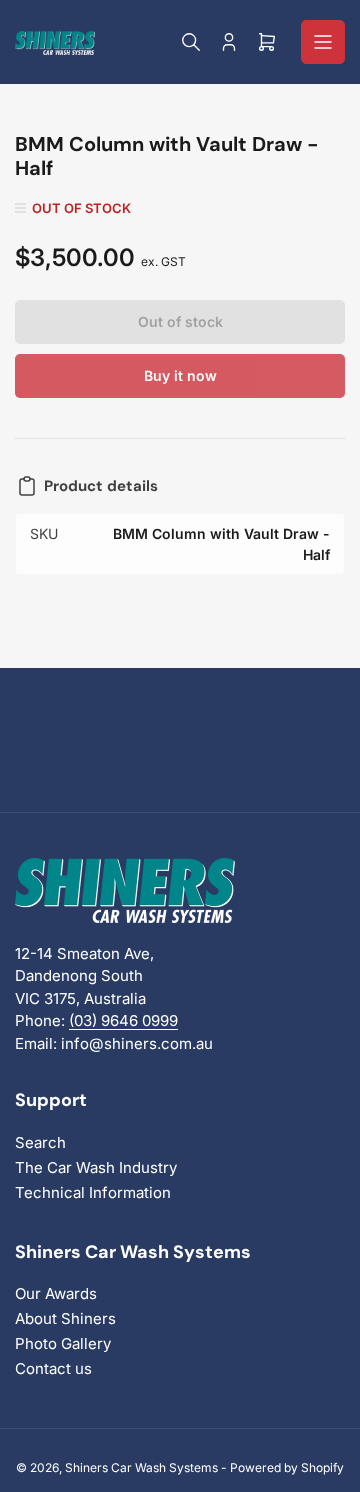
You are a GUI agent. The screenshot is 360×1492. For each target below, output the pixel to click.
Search (40, 1142)
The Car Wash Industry (96, 1167)
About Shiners (65, 1318)
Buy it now (180, 375)
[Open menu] (323, 42)
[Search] (191, 42)
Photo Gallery (63, 1343)
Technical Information (93, 1192)
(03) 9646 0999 (123, 1020)
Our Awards (56, 1293)
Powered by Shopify (287, 1467)
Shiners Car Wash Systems (141, 1467)
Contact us (53, 1368)
